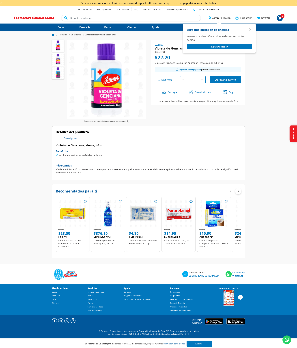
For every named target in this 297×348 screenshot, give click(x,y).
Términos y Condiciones (180, 310)
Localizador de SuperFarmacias (137, 299)
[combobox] (131, 18)
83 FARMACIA (212, 275)
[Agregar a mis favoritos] (85, 201)
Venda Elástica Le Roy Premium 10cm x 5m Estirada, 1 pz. (69, 243)
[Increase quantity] (202, 80)
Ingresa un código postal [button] (190, 69)
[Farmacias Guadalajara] (34, 17)
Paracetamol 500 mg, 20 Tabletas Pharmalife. (176, 242)
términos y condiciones (174, 343)
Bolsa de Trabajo (177, 303)
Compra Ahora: (207, 9)
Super (54, 292)
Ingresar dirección (219, 46)
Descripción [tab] (70, 138)
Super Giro (92, 299)
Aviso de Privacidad (178, 306)
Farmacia (62, 34)
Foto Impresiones (104, 9)
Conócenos (175, 292)
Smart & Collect (122, 9)
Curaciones (76, 34)
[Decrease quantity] (183, 80)
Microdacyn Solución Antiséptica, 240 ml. (104, 242)
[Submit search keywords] (66, 18)
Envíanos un (238, 272)
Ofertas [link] (131, 27)
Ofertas (55, 303)
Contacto (127, 292)
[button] (219, 18)
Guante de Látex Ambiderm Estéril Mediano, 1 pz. (143, 242)
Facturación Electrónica (152, 9)
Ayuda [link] (155, 27)
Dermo (55, 299)
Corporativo (175, 295)
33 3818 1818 (196, 275)
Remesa (91, 295)
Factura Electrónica (96, 292)
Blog (136, 9)
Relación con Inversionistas (181, 299)
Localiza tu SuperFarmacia (176, 9)
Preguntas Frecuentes (133, 295)
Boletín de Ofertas (229, 288)
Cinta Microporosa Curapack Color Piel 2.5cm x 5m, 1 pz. (213, 243)
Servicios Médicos (85, 9)
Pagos (90, 303)
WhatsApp (237, 275)
